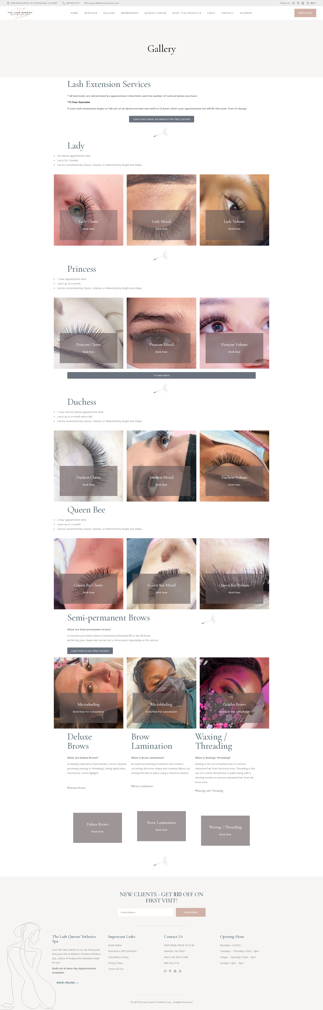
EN (311, 3)
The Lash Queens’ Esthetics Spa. (155, 1002)
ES (315, 3)
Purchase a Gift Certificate (122, 951)
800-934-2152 (171, 963)
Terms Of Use (115, 968)
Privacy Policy (115, 963)
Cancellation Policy (118, 957)
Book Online (115, 945)
